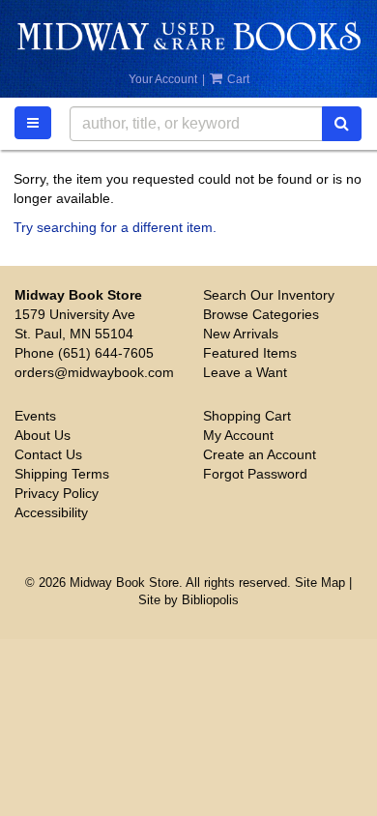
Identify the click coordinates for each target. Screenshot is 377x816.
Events (35, 415)
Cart (236, 79)
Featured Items (250, 353)
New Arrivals (240, 333)
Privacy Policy (56, 493)
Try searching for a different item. (115, 227)
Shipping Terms (61, 473)
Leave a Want (245, 372)
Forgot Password (255, 473)
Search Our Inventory (268, 295)
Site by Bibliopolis (188, 600)
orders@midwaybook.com (94, 372)
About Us (42, 435)
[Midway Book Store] (188, 36)
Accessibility (51, 512)
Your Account (163, 79)
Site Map (320, 583)
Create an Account (259, 454)
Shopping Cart (247, 415)
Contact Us (48, 454)
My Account (238, 435)
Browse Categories (261, 314)
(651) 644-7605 (106, 353)
